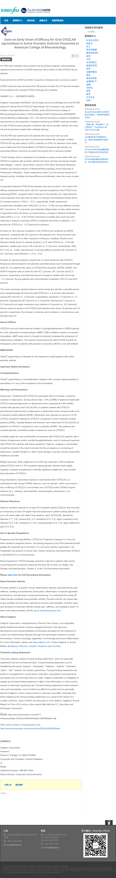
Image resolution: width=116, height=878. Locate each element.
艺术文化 (90, 97)
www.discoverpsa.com (50, 610)
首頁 (6, 20)
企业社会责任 (92, 40)
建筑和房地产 (92, 53)
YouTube (56, 646)
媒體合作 (43, 20)
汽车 (88, 59)
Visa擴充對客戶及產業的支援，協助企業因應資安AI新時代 (96, 139)
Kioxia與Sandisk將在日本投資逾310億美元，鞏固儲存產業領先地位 (97, 114)
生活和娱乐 (91, 62)
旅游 (88, 56)
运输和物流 (91, 72)
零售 (88, 68)
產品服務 (19, 784)
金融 (88, 84)
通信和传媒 (91, 78)
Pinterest (23, 646)
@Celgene (12, 646)
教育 (88, 94)
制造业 (89, 43)
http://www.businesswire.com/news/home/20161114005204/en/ (30, 728)
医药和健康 (91, 49)
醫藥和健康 (6, 59)
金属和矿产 (91, 81)
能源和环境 (91, 65)
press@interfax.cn (14, 845)
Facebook (42, 646)
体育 (88, 91)
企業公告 (8, 784)
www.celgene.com (41, 642)
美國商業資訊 (58, 20)
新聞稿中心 (18, 20)
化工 (88, 46)
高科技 (89, 87)
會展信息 (31, 20)
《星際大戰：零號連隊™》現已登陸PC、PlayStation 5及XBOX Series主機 (96, 127)
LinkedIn (32, 646)
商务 (88, 75)
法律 (88, 100)
